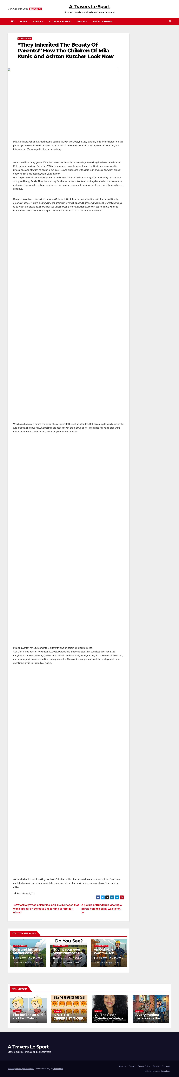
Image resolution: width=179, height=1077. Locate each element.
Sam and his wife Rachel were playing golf (27, 952)
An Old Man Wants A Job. (104, 951)
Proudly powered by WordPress (21, 1069)
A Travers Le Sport (89, 7)
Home (23, 21)
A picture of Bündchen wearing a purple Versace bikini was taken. (101, 906)
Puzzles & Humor (60, 21)
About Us (122, 1066)
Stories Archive (24, 38)
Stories (38, 21)
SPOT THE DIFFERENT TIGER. (69, 1016)
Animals (82, 21)
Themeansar (58, 1069)
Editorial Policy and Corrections (157, 1071)
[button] (170, 21)
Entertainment (102, 21)
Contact (132, 1066)
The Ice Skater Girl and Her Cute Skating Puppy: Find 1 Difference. (28, 1020)
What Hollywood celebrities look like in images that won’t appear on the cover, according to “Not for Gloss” (46, 908)
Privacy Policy (144, 1066)
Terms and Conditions (161, 1066)
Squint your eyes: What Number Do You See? (68, 952)
